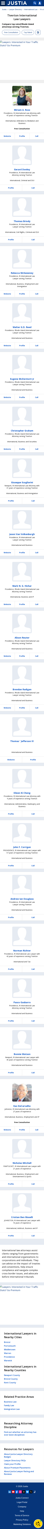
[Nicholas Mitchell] (22, 1149)
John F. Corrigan (22, 847)
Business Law (10, 1401)
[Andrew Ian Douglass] (22, 884)
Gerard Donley (22, 169)
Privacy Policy (22, 1520)
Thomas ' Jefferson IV (22, 741)
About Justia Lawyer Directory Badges (18, 1455)
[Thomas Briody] (22, 207)
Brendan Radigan (22, 689)
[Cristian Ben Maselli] (22, 1203)
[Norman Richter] (22, 936)
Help (22, 1511)
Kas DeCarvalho (22, 1105)
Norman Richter (22, 950)
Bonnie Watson (22, 1054)
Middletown (9, 1349)
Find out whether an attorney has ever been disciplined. (20, 1433)
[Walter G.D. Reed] (22, 313)
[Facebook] (16, 1491)
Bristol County (11, 1379)
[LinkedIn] (9, 1491)
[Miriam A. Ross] (22, 95)
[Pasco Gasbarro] (22, 988)
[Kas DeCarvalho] (22, 1092)
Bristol (7, 1342)
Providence (9, 1357)
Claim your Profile (12, 1464)
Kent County (10, 1382)
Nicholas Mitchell (22, 1162)
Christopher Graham (22, 430)
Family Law (9, 1405)
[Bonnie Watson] (22, 1040)
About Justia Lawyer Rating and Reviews (19, 1472)
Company (22, 1507)
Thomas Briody (22, 221)
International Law (31, 9)
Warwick (8, 1360)
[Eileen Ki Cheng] (22, 778)
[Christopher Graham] (22, 416)
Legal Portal (22, 1502)
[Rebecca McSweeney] (22, 259)
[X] (30, 1491)
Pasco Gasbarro (22, 1002)
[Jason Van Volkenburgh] (22, 520)
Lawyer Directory (15, 9)
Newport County (12, 1375)
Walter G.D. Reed (22, 327)
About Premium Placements (17, 1467)
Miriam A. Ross (22, 109)
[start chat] (38, 1523)
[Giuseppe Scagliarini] (22, 468)
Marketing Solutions (22, 1524)
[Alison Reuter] (22, 623)
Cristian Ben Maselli (22, 1217)
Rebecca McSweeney (22, 272)
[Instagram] (20, 1491)
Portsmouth (10, 1346)
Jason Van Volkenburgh (22, 534)
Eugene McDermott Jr (22, 378)
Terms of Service (22, 1515)
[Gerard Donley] (22, 155)
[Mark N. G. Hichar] (22, 571)
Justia (4, 9)
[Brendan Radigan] (22, 675)
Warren (7, 1353)
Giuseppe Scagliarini (22, 482)
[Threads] (23, 1491)
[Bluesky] (27, 1491)
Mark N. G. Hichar (22, 585)
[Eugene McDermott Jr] (22, 364)
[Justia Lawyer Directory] (34, 1491)
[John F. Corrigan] (22, 833)
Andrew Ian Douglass (22, 898)
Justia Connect (22, 1498)
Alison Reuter (22, 637)
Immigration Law (12, 1409)
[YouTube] (13, 1491)
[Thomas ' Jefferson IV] (22, 727)
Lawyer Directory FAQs (15, 1460)
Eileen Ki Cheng (22, 792)
